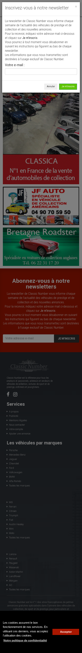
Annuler (51, 86)
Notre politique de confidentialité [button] (25, 640)
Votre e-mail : (15, 65)
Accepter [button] (66, 631)
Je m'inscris (68, 86)
